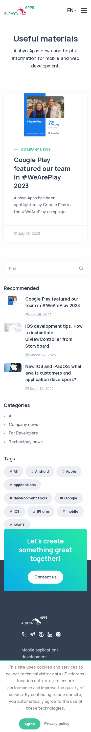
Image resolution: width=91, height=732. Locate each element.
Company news (36, 149)
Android (42, 471)
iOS (16, 511)
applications (25, 484)
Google (70, 498)
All (11, 416)
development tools (30, 498)
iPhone (43, 511)
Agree (30, 723)
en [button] (70, 10)
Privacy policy (56, 723)
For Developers (23, 433)
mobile (72, 511)
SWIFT (19, 524)
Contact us (45, 577)
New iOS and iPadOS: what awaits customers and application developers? (53, 373)
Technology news (26, 442)
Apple (71, 471)
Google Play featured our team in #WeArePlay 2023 (42, 172)
